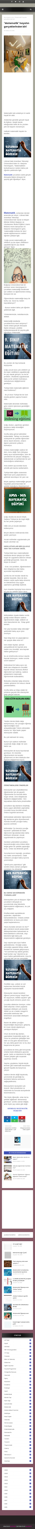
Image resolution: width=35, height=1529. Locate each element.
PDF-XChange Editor (18, 1350)
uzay (18, 1451)
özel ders (18, 1461)
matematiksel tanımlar (18, 1410)
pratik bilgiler (18, 1426)
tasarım (18, 1442)
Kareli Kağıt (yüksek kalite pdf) (21, 1323)
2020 (18, 1490)
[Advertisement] (17, 92)
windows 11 (18, 1455)
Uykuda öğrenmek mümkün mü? (21, 1167)
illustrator (18, 1381)
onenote (18, 1420)
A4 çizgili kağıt (17, 1244)
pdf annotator (18, 1423)
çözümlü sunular (18, 1458)
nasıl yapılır (18, 1416)
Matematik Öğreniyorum (21, 1313)
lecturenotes (18, 1404)
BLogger (13, 1526)
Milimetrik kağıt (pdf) (20, 1253)
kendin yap (18, 1397)
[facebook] (12, 1)
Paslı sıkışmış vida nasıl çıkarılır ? (20, 1262)
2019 (18, 1494)
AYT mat (18, 1340)
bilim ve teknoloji (18, 1359)
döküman (18, 1362)
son (12, 17)
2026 (18, 1470)
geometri (18, 1375)
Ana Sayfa (7, 17)
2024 (18, 1477)
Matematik (8, 175)
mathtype (18, 1413)
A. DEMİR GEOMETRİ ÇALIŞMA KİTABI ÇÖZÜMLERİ (22, 1280)
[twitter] (15, 1)
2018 (18, 1497)
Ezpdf (18, 1343)
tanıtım (18, 1439)
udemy (18, 1448)
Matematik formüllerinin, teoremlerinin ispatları (21, 1271)
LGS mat (18, 1346)
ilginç (18, 1378)
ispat (18, 1391)
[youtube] (23, 1)
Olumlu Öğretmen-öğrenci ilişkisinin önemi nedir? (21, 1175)
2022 (18, 1483)
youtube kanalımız (9, 1235)
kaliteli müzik (18, 1394)
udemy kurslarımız (24, 1235)
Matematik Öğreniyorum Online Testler (21, 1288)
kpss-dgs (18, 1400)
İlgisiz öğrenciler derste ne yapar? (21, 1158)
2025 (18, 1473)
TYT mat (18, 1353)
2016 (18, 1504)
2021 (18, 1487)
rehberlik (18, 1435)
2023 (18, 1480)
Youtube (18, 1356)
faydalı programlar (18, 1369)
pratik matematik (18, 1429)
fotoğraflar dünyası (18, 1372)
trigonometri (18, 1445)
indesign (18, 1388)
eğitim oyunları (18, 1365)
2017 (18, 1500)
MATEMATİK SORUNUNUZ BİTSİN (20, 1306)
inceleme (18, 1385)
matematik (18, 1407)
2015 (18, 1507)
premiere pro (18, 1432)
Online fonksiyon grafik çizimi (20, 1297)
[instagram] (19, 1)
